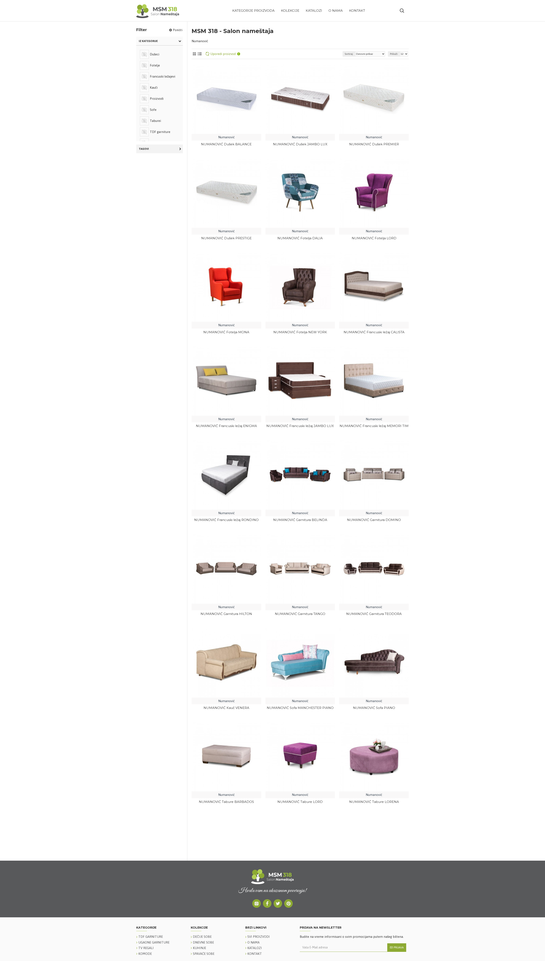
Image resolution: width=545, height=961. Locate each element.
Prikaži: (394, 53)
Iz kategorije (148, 41)
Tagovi (144, 148)
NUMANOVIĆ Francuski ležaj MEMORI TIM (374, 426)
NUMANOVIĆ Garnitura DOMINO (374, 520)
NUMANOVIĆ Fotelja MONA (226, 332)
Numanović (226, 137)
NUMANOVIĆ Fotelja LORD (374, 238)
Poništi (178, 30)
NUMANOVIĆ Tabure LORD (300, 802)
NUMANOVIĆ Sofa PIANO (374, 708)
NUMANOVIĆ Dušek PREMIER (374, 144)
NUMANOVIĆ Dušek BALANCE (226, 144)
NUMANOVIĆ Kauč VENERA (226, 708)
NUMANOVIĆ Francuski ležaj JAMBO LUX (300, 426)
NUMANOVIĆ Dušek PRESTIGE (226, 238)
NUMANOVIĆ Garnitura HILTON (226, 614)
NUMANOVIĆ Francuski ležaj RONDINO (226, 520)
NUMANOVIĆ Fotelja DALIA (300, 238)
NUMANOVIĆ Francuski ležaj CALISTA (374, 332)
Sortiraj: (349, 53)
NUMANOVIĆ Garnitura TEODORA (374, 614)
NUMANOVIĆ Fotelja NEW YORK (300, 332)
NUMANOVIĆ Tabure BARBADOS (226, 802)
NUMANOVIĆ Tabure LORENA (374, 802)
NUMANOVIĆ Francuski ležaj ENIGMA (226, 426)
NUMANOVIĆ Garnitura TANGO (300, 614)
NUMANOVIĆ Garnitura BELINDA (300, 520)
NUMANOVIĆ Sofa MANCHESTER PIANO (300, 708)
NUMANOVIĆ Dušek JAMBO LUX (300, 144)
